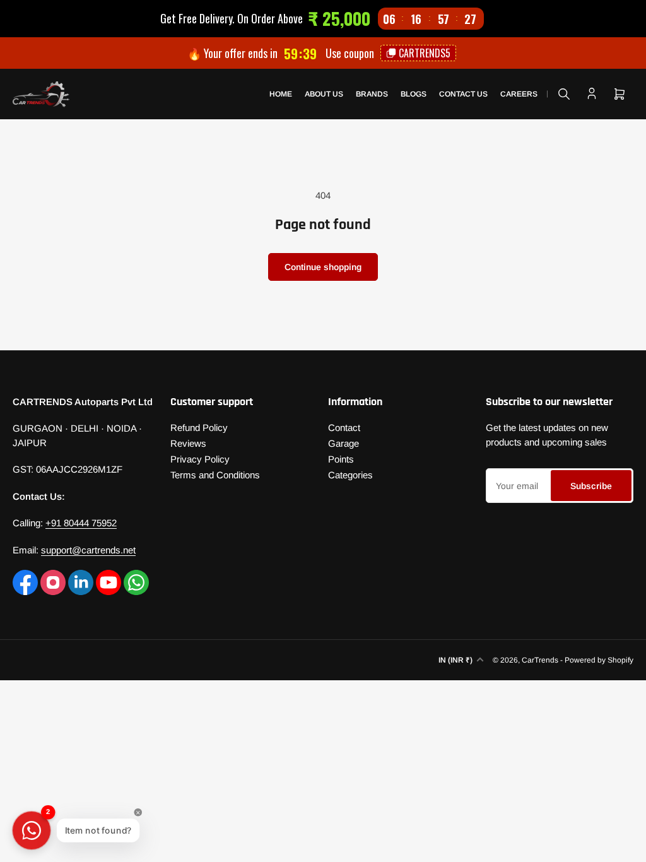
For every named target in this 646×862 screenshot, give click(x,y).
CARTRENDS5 (424, 53)
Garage (343, 443)
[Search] (564, 94)
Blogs (413, 94)
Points (341, 459)
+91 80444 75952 (81, 522)
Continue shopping (323, 267)
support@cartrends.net (88, 550)
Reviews (188, 443)
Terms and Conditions (215, 474)
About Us (324, 94)
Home (280, 94)
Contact (344, 427)
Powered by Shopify (599, 660)
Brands (372, 94)
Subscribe (591, 486)
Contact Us (463, 94)
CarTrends (540, 660)
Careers (518, 94)
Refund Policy (199, 427)
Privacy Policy (200, 459)
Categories (350, 474)
